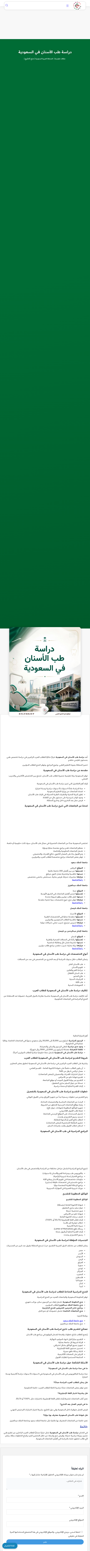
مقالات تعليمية (60, 59)
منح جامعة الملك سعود (73, 1320)
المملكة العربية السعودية (44, 59)
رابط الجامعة (77, 880)
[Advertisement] (67, 1502)
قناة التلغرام (9, 1545)
